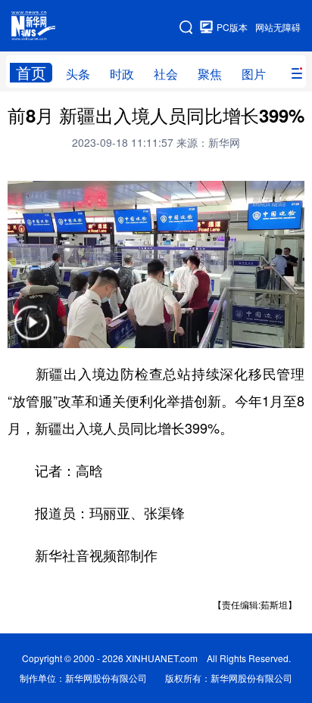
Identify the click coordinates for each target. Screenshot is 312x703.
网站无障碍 (278, 26)
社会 (166, 73)
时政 (122, 73)
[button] (32, 332)
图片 (254, 73)
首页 (31, 72)
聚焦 (210, 73)
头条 (78, 73)
